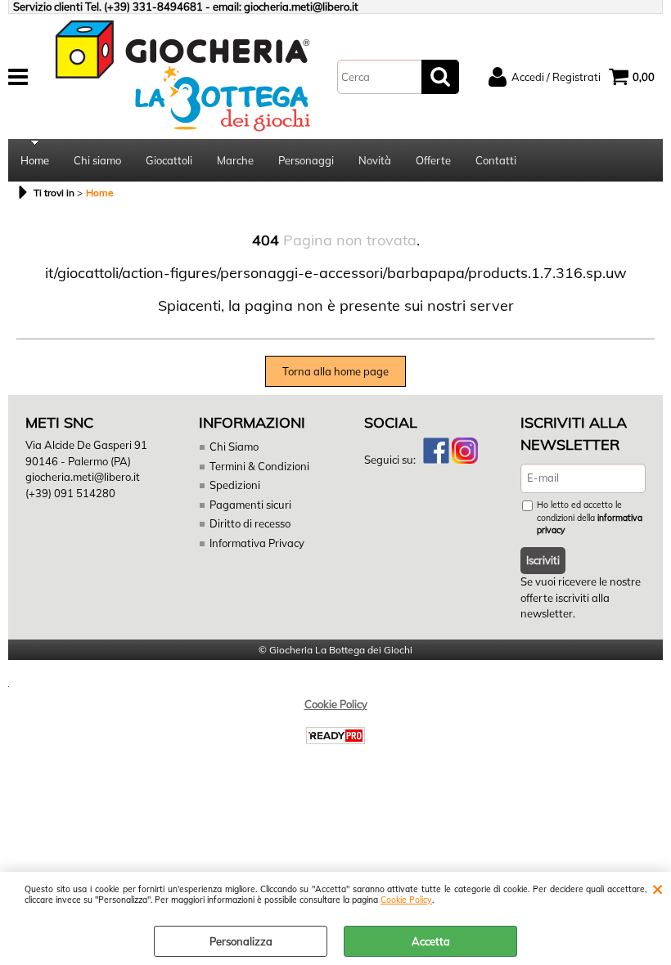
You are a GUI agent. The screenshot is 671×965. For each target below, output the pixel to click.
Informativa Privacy (256, 543)
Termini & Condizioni (259, 466)
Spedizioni (234, 484)
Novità (374, 160)
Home (34, 160)
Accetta (431, 941)
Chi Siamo (234, 446)
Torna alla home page (335, 371)
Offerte (433, 160)
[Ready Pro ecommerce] (335, 735)
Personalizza (240, 941)
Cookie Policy (406, 900)
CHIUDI (657, 888)
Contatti (495, 160)
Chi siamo (97, 160)
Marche (235, 160)
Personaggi (306, 160)
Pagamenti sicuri (250, 504)
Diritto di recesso (249, 523)
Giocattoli (169, 160)
